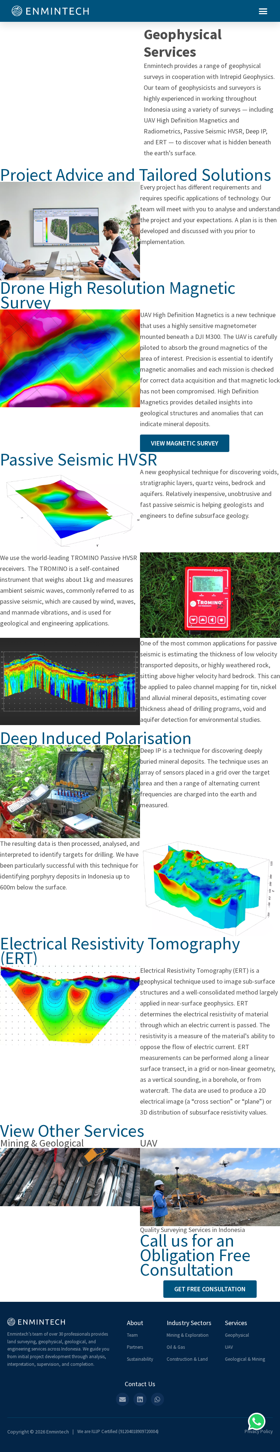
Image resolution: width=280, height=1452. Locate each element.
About (135, 1323)
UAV (148, 1142)
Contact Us (140, 1384)
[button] (263, 11)
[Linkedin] (140, 1399)
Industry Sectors (189, 1323)
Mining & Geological (42, 1142)
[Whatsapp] (157, 1399)
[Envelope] (122, 1399)
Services (236, 1323)
